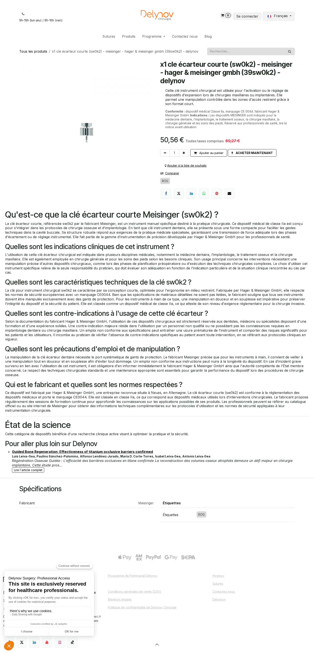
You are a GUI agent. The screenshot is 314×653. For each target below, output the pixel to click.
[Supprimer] (165, 153)
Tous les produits (33, 51)
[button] (252, 153)
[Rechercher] (290, 51)
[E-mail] (229, 193)
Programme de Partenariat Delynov (132, 575)
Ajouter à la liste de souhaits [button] (187, 165)
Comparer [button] (172, 173)
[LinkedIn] (191, 193)
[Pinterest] (217, 193)
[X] (179, 193)
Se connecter (247, 16)
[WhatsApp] (204, 193)
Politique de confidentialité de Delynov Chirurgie (142, 607)
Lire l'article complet (28, 470)
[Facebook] (166, 193)
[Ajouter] (184, 153)
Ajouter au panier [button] (210, 153)
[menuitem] (109, 36)
